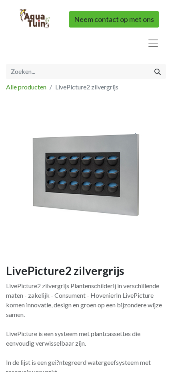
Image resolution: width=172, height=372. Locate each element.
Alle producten (26, 87)
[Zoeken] (157, 71)
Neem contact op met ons (114, 19)
